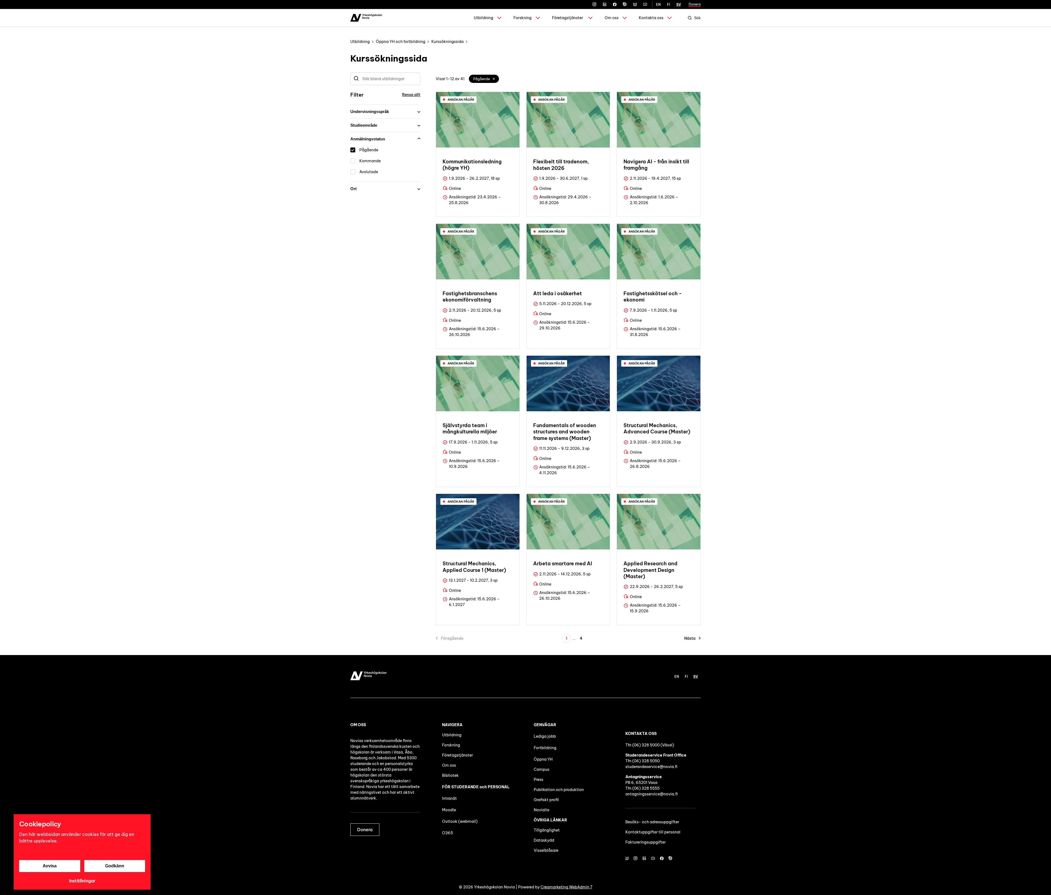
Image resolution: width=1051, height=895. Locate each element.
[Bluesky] (635, 4)
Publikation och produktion (559, 789)
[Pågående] (494, 78)
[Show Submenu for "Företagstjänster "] (590, 18)
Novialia (541, 809)
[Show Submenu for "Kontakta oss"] (669, 18)
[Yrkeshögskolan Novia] (366, 18)
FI (668, 4)
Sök (697, 18)
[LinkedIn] (604, 4)
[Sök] (356, 79)
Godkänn (114, 866)
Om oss (612, 17)
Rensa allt (411, 94)
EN (658, 4)
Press (538, 779)
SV (678, 4)
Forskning (522, 17)
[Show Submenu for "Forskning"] (538, 18)
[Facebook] (614, 4)
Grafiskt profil (546, 799)
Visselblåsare (546, 850)
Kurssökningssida (447, 41)
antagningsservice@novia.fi (651, 794)
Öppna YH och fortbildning (400, 41)
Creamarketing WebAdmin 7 (566, 887)
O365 (447, 832)
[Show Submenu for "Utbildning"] (499, 18)
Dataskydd (544, 840)
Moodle (449, 809)
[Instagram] (594, 4)
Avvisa (50, 866)
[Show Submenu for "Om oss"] (625, 18)
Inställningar (82, 881)
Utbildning (483, 17)
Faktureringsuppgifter (645, 842)
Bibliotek (450, 775)
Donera (695, 4)
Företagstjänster (567, 17)
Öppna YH (543, 759)
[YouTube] (645, 4)
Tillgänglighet (547, 830)
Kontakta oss (651, 17)
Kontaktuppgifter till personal (652, 832)
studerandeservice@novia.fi (651, 766)
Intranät (449, 798)
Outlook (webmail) (460, 821)
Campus (541, 769)
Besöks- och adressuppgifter (652, 821)
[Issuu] (624, 4)
